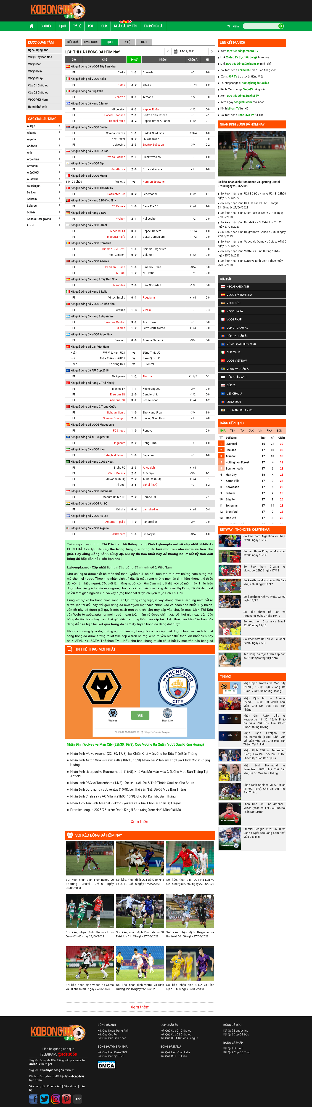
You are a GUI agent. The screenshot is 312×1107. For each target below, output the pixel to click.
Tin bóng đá (153, 26)
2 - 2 (134, 479)
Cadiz (121, 72)
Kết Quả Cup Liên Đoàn (112, 1038)
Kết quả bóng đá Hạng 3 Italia (89, 291)
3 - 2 (134, 121)
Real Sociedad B (153, 285)
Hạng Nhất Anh (37, 106)
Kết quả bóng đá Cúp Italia (87, 91)
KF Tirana (148, 273)
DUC (251, 430)
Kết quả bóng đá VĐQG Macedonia (92, 424)
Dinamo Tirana (152, 267)
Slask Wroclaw (152, 157)
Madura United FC (114, 497)
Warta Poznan (116, 157)
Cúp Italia (234, 352)
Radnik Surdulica (153, 133)
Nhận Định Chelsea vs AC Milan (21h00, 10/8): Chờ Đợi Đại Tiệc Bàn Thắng (123, 796)
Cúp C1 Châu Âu (38, 85)
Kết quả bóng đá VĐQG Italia (88, 78)
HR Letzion (118, 109)
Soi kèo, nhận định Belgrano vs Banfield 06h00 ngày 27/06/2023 (190, 934)
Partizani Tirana (115, 267)
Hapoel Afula (117, 121)
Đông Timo (149, 443)
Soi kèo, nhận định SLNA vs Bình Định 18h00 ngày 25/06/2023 (190, 987)
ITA (242, 430)
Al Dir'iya (148, 473)
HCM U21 (148, 364)
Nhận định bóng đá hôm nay (242, 124)
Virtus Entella (116, 297)
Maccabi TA (117, 231)
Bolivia (31, 212)
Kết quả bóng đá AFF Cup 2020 (90, 437)
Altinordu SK (117, 400)
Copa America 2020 (240, 410)
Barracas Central (114, 322)
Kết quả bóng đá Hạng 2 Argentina (92, 316)
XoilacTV (35, 1064)
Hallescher (149, 218)
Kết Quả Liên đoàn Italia (175, 1052)
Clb (104, 26)
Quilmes (119, 328)
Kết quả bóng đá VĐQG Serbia (89, 127)
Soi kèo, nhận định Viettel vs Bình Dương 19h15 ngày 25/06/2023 (140, 987)
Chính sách (54, 1086)
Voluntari (148, 254)
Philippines (118, 376)
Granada (148, 72)
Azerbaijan (33, 185)
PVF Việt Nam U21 (114, 352)
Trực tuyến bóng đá (52, 1070)
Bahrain (32, 199)
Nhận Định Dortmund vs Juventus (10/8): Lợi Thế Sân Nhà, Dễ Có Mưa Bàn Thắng (128, 789)
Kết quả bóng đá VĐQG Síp (87, 163)
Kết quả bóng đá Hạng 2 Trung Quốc (93, 406)
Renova (147, 430)
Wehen (120, 218)
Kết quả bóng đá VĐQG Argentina (91, 334)
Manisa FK (118, 388)
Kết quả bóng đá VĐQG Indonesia (91, 491)
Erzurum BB (117, 394)
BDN (279, 430)
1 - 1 (134, 72)
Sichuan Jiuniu (115, 412)
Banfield (120, 340)
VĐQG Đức (34, 64)
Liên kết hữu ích (232, 42)
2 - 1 (134, 115)
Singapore (119, 443)
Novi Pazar (118, 139)
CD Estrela (118, 206)
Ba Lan (31, 192)
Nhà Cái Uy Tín (125, 26)
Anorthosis (118, 169)
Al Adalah (149, 467)
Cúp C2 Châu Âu (38, 92)
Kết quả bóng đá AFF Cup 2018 (90, 370)
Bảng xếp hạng (232, 423)
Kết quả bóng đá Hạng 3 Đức (88, 212)
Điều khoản (70, 1086)
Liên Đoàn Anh (236, 377)
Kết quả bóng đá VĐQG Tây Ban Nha (93, 66)
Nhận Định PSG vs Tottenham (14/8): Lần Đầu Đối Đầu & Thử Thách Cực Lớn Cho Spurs (132, 783)
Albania (31, 132)
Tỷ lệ (77, 26)
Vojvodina (119, 144)
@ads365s (67, 1054)
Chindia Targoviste (154, 249)
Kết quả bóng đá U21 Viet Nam (90, 346)
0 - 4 (134, 509)
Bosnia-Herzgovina (39, 219)
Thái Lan (148, 376)
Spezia (147, 84)
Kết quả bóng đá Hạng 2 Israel (89, 103)
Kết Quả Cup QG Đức (236, 1034)
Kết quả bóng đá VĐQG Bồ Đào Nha (93, 304)
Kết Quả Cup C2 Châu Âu (176, 1034)
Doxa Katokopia (152, 169)
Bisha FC (119, 467)
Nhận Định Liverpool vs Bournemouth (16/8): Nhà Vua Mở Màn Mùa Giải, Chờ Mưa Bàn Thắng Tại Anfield (139, 774)
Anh (29, 152)
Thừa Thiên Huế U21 (112, 358)
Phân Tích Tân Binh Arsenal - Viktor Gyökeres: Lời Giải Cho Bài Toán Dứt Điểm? (126, 803)
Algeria (31, 139)
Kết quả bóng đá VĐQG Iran (88, 449)
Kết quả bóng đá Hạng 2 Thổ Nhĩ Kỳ (92, 382)
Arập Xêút (33, 172)
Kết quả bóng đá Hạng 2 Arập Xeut (92, 461)
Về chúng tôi (37, 1086)
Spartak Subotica (153, 144)
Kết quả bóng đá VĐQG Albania (90, 261)
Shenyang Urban (153, 412)
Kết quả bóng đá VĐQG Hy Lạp (89, 515)
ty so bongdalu (74, 1076)
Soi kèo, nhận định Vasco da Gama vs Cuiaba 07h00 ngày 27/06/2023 (90, 987)
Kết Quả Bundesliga (235, 1030)
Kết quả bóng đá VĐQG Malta (89, 175)
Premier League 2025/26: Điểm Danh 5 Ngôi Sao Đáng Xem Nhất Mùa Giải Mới (126, 810)
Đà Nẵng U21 (117, 364)
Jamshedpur (151, 509)
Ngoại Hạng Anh (38, 50)
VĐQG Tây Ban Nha (40, 57)
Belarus (32, 205)
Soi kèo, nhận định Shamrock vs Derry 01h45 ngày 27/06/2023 (90, 934)
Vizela (147, 310)
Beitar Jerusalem (154, 236)
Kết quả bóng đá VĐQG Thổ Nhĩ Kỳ (92, 188)
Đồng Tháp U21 (152, 352)
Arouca (120, 310)
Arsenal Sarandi (153, 340)
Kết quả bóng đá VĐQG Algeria (90, 528)
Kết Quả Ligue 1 (233, 1048)
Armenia (32, 166)
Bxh (91, 26)
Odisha (120, 509)
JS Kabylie (149, 534)
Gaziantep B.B (116, 194)
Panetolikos (150, 521)
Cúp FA (231, 385)
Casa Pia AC (150, 206)
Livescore (91, 42)
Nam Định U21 (152, 358)
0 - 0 (134, 139)
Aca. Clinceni (116, 254)
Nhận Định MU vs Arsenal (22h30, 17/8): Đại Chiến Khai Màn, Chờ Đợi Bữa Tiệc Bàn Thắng (133, 753)
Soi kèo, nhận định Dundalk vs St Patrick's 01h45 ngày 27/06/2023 (140, 934)
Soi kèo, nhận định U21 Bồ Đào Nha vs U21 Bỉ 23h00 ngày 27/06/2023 (140, 882)
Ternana (148, 97)
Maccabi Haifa (116, 236)
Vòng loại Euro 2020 (241, 344)
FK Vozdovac (151, 139)
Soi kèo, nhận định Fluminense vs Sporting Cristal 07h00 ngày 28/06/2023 (90, 884)
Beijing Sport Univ (154, 418)
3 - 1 (134, 97)
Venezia (120, 97)
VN (260, 430)
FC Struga (119, 430)
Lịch (62, 26)
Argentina (33, 159)
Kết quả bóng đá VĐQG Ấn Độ (89, 503)
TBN (232, 430)
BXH (144, 42)
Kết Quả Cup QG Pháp (236, 1052)
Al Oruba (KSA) (152, 479)
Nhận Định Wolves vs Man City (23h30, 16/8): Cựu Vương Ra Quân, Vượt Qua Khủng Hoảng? (135, 744)
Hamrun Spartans (154, 181)
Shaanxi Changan (114, 418)
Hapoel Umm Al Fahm (156, 121)
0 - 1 (134, 109)
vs (133, 181)
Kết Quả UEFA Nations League (179, 1038)
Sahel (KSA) (150, 484)
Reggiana (149, 297)
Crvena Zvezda (115, 133)
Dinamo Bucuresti (113, 249)
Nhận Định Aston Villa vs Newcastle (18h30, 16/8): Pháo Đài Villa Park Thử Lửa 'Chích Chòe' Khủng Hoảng (140, 762)
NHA (222, 430)
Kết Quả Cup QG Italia (174, 1056)
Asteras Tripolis (115, 521)
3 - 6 (134, 484)
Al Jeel (120, 484)
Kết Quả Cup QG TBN (111, 1056)
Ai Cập (31, 126)
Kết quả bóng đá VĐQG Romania (91, 243)
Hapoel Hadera (152, 231)
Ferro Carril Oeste (154, 328)
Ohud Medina (116, 473)
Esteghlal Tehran (114, 455)
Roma (121, 84)
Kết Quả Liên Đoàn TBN (112, 1052)
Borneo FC (149, 497)
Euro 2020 (234, 401)
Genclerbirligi (151, 394)
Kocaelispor (150, 400)
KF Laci (120, 273)
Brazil (30, 225)
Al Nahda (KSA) (115, 479)
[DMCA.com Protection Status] (103, 1065)
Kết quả (73, 42)
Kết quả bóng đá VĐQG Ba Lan (89, 151)
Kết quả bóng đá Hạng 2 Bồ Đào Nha (93, 200)
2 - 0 (134, 84)
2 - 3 (134, 144)
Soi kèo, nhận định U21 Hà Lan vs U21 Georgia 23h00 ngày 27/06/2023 (190, 882)
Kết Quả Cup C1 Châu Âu (176, 1030)
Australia (32, 179)
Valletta (120, 181)
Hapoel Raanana (114, 115)
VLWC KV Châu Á (238, 369)
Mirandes (119, 285)
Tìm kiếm (233, 26)
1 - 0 (134, 206)
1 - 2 (134, 376)
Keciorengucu (151, 388)
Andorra (32, 146)
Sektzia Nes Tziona (155, 115)
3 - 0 (134, 231)
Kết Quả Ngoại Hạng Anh (113, 1030)
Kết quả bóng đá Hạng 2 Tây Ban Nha (94, 279)
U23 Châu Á (234, 393)
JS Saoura (118, 534)
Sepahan (148, 455)
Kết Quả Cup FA (107, 1034)
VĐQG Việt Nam (38, 99)
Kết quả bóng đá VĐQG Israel (89, 225)
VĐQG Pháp (35, 78)
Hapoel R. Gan (151, 109)
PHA (269, 430)
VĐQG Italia (35, 71)
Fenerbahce (150, 194)
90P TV (232, 76)
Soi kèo (46, 26)
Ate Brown (149, 322)
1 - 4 (134, 310)
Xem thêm (140, 821)
